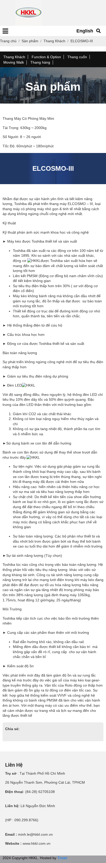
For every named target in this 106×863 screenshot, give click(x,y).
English (84, 30)
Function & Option (46, 57)
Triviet (62, 858)
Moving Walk (13, 62)
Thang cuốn (77, 57)
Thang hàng (40, 62)
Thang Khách (14, 57)
